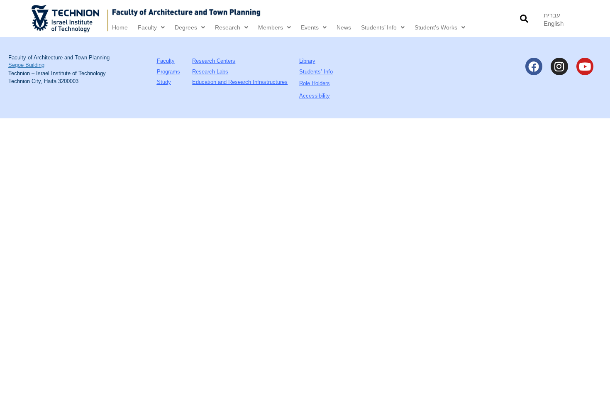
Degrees (186, 27)
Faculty (147, 27)
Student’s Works (436, 27)
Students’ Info (379, 27)
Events (310, 27)
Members (270, 27)
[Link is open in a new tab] (70, 18)
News (344, 27)
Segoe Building (26, 65)
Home (120, 27)
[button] (523, 18)
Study (164, 82)
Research (227, 27)
